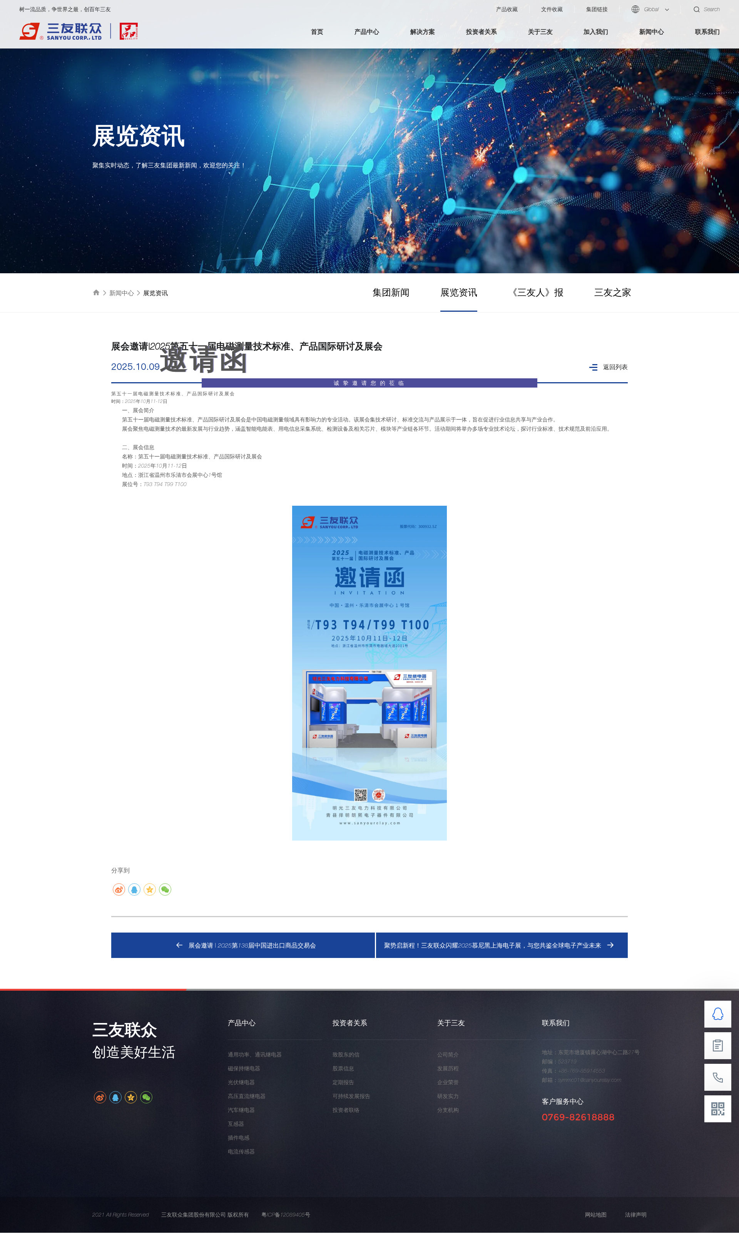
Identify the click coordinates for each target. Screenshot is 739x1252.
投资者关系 (481, 31)
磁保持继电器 (244, 1068)
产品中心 (366, 31)
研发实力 (448, 1096)
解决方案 (422, 31)
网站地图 (596, 1215)
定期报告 (343, 1082)
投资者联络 (346, 1110)
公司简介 (448, 1054)
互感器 (236, 1124)
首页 (317, 31)
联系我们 (707, 31)
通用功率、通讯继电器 (255, 1054)
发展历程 (448, 1068)
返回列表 (615, 366)
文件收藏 (552, 9)
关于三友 (540, 31)
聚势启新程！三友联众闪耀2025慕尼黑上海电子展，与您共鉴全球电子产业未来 (492, 945)
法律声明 (636, 1215)
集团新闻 (391, 292)
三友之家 (612, 292)
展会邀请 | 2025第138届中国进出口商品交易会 (252, 945)
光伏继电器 (241, 1082)
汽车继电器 (241, 1110)
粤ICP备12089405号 (285, 1215)
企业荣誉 (448, 1082)
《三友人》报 (535, 292)
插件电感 (238, 1138)
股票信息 (343, 1068)
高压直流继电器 (247, 1096)
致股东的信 (346, 1054)
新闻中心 (651, 31)
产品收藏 (507, 9)
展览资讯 (458, 292)
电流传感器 (241, 1151)
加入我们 (596, 31)
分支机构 (448, 1110)
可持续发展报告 (351, 1096)
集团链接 (597, 9)
